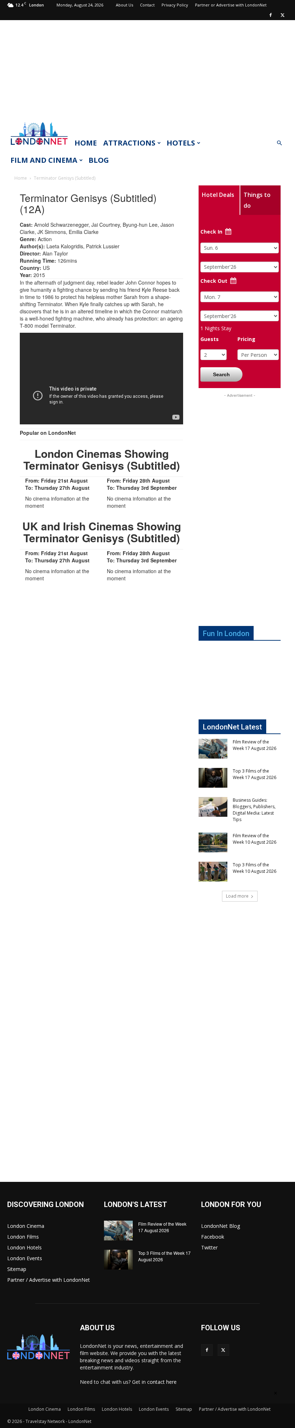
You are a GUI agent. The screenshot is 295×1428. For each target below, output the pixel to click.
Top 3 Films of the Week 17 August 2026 (254, 774)
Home (85, 143)
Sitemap (16, 1269)
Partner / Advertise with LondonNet (48, 1279)
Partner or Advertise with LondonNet (231, 5)
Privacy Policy (175, 5)
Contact (147, 5)
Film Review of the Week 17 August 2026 (254, 745)
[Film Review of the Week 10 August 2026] (213, 842)
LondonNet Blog (220, 1225)
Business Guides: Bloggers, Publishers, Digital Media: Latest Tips (254, 810)
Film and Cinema (43, 160)
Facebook (212, 1236)
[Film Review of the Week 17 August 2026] (213, 749)
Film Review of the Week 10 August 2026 (254, 839)
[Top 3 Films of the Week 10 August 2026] (213, 871)
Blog (98, 160)
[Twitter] (282, 15)
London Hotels (24, 1247)
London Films (23, 1236)
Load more (237, 896)
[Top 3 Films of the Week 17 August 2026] (213, 778)
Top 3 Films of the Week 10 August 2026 (254, 868)
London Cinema (25, 1225)
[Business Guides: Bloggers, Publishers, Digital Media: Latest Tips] (213, 807)
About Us (124, 5)
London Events (24, 1258)
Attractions (129, 143)
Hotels (181, 143)
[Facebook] (270, 15)
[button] (279, 143)
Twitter (209, 1247)
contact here (162, 1381)
